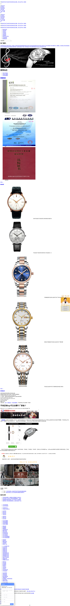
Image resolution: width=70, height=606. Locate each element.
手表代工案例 (5, 524)
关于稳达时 (5, 37)
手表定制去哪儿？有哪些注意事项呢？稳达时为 (12, 497)
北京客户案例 (5, 582)
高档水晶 (4, 526)
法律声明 (4, 542)
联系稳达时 (5, 38)
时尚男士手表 (63, 45)
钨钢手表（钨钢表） (56, 45)
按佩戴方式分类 (6, 559)
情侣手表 (17, 45)
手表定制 (4, 30)
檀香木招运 (5, 530)
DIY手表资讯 (5, 535)
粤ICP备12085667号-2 (31, 591)
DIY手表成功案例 (6, 537)
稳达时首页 (5, 29)
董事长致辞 (5, 541)
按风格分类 (5, 550)
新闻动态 (9, 402)
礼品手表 (4, 34)
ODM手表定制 (5, 505)
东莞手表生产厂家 (35, 46)
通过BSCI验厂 (5, 580)
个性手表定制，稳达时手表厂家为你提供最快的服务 (16, 491)
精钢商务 (4, 528)
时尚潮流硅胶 (5, 532)
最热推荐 (2, 184)
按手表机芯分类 (6, 556)
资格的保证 (5, 577)
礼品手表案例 (5, 520)
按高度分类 (5, 558)
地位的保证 (5, 579)
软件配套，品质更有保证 (7, 578)
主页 (6, 402)
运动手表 (31, 45)
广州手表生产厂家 (28, 46)
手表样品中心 (5, 507)
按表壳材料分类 (6, 552)
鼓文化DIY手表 (6, 36)
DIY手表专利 (5, 534)
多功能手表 (35, 45)
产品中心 (4, 566)
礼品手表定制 (5, 569)
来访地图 (32, 593)
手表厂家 (5, 45)
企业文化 (4, 539)
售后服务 (23, 589)
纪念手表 (27, 45)
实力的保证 (5, 575)
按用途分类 (5, 549)
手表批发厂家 (49, 45)
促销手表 (24, 45)
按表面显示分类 (6, 555)
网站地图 (27, 589)
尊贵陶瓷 (4, 527)
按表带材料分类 (6, 554)
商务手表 (4, 517)
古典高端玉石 (5, 529)
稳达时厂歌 (5, 544)
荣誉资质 (3, 78)
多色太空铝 (5, 531)
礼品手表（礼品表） (11, 45)
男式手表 (4, 512)
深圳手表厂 (14, 46)
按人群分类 (5, 547)
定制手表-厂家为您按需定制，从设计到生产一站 (12, 500)
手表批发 (4, 32)
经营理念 (4, 540)
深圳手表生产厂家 (20, 46)
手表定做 (20, 45)
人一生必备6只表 (6, 546)
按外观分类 (5, 551)
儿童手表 (4, 514)
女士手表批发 (4, 46)
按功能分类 (5, 548)
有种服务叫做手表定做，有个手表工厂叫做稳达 (12, 499)
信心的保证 (5, 572)
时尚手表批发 (9, 46)
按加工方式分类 (6, 557)
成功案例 (4, 35)
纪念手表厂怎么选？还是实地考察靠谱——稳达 (12, 498)
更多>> (1, 182)
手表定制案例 (14, 402)
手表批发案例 (5, 521)
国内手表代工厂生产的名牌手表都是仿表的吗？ (15, 492)
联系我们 (4, 565)
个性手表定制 (5, 504)
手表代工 (4, 31)
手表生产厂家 (44, 45)
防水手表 (39, 45)
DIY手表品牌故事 (6, 536)
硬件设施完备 (5, 576)
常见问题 (4, 562)
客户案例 (4, 564)
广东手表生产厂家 (42, 46)
